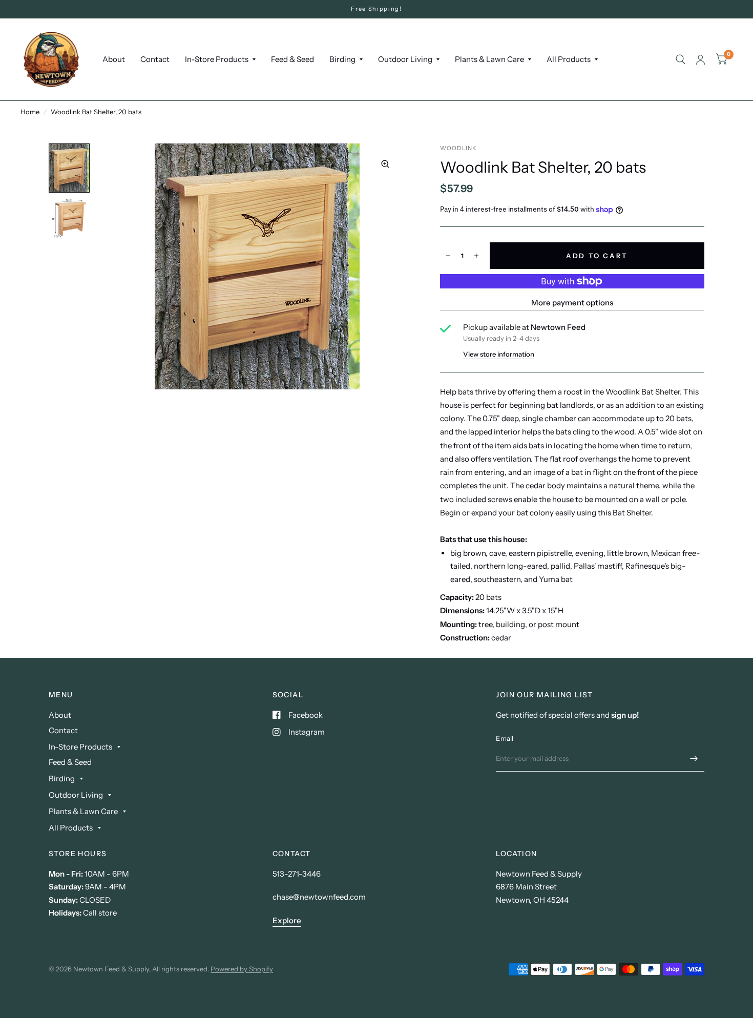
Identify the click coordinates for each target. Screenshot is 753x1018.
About (113, 59)
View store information (498, 354)
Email (504, 738)
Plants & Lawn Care (489, 59)
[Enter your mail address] (694, 758)
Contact (155, 59)
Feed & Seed (292, 59)
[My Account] (700, 59)
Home (29, 112)
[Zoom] (385, 164)
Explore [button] (287, 920)
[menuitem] (114, 59)
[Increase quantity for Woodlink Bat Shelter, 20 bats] (476, 255)
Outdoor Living (405, 59)
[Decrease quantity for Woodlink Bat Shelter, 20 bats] (448, 255)
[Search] (681, 59)
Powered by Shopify (242, 969)
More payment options (572, 302)
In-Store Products (216, 59)
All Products (569, 59)
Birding (342, 59)
